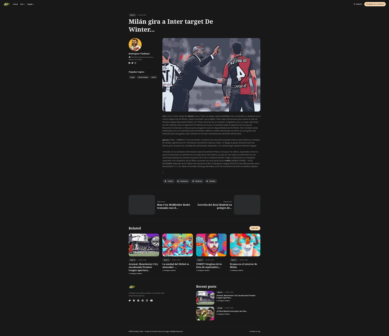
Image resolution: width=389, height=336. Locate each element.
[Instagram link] (135, 63)
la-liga (220, 308)
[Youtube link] (151, 300)
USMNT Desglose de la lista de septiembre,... (209, 265)
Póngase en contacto (375, 4)
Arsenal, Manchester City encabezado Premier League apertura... (143, 267)
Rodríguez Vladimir (139, 53)
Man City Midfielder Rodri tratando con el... (173, 206)
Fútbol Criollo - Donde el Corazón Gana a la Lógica (152, 331)
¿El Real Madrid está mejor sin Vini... (231, 311)
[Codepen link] (138, 300)
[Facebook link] (129, 63)
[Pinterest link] (142, 300)
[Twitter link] (132, 63)
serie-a (132, 15)
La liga (132, 77)
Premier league (143, 77)
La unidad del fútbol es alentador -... (175, 265)
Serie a (154, 77)
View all (254, 228)
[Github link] (147, 300)
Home (15, 4)
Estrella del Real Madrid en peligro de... (215, 206)
